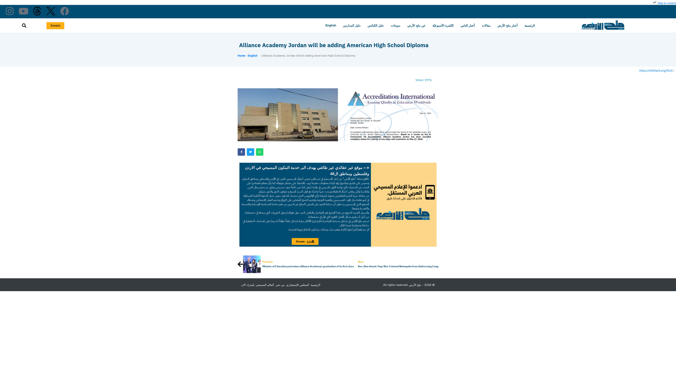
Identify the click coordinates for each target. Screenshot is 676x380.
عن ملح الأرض (416, 25)
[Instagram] (9, 11)
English (331, 25)
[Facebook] (64, 11)
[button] (305, 170)
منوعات (395, 25)
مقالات (486, 25)
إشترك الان (247, 285)
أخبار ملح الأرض (507, 25)
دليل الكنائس (376, 25)
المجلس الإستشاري (297, 285)
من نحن (280, 285)
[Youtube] (23, 11)
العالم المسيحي (265, 285)
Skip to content (666, 3)
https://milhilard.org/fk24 (656, 70)
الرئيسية (530, 25)
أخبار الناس (468, 25)
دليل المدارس (352, 25)
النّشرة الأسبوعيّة (443, 25)
